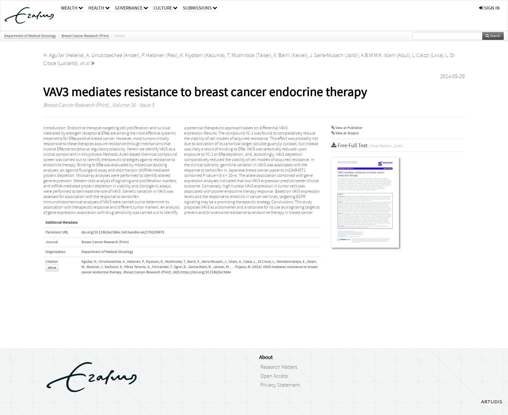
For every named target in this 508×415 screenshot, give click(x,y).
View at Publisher (348, 128)
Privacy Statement (280, 385)
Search (494, 36)
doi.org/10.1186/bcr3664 (100, 232)
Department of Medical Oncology (30, 36)
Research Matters (278, 367)
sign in (491, 8)
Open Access (274, 376)
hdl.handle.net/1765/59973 (142, 232)
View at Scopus (347, 133)
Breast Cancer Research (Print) (85, 36)
